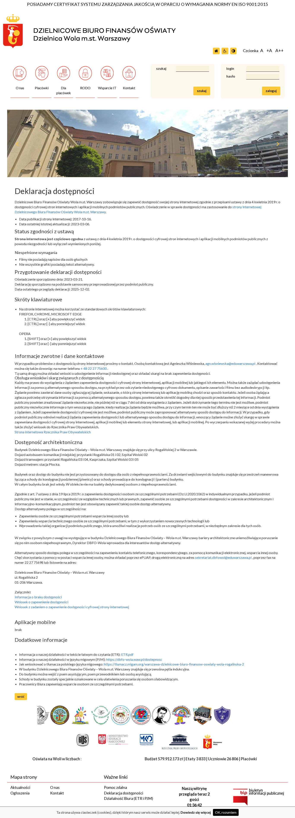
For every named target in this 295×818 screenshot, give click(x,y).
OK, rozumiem (225, 812)
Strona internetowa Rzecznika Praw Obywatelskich (53, 432)
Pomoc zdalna (115, 787)
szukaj (161, 68)
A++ (279, 50)
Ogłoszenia (20, 793)
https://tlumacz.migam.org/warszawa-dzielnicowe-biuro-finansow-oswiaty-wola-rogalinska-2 (174, 664)
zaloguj (271, 91)
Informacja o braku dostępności (38, 597)
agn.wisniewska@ (218, 363)
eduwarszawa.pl (243, 363)
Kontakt (57, 793)
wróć (20, 696)
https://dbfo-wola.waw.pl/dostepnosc (134, 659)
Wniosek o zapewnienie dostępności (41, 602)
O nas (55, 787)
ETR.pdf (127, 654)
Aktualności (20, 787)
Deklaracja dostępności (123, 793)
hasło (230, 76)
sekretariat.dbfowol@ (211, 557)
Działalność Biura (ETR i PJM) (128, 798)
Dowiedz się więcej (196, 812)
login (230, 68)
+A (269, 50)
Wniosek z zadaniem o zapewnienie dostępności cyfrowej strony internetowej (72, 607)
